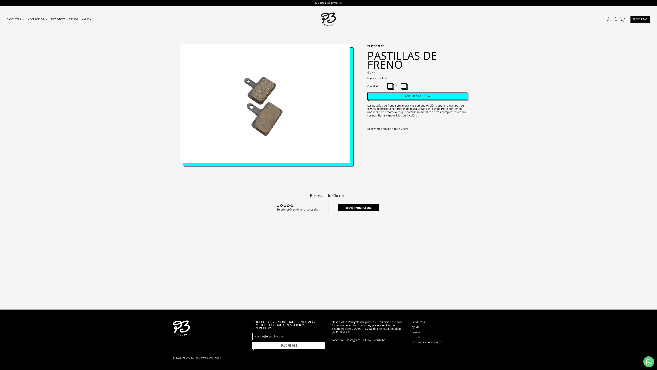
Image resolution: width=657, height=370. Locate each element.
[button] (615, 19)
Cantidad (372, 86)
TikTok (367, 340)
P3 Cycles (187, 357)
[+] (404, 86)
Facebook (338, 340)
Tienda (74, 19)
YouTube (379, 340)
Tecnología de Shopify (208, 357)
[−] (390, 86)
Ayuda (86, 19)
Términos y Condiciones (426, 342)
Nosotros (58, 19)
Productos (418, 322)
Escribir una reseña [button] (358, 207)
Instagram (353, 340)
